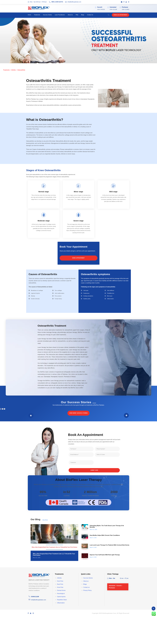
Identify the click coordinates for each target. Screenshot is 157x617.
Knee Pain (60, 587)
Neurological (61, 593)
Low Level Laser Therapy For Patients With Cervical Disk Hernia (109, 545)
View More (45, 519)
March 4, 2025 (93, 537)
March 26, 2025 (36, 557)
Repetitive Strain (62, 599)
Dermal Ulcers (61, 590)
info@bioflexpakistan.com (74, 2)
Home (29, 14)
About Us (70, 14)
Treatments (37, 14)
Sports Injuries (61, 596)
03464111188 (35, 596)
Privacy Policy (87, 590)
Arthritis (13, 70)
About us (85, 581)
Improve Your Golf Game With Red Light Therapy (105, 554)
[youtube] (126, 2)
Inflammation (61, 603)
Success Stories (47, 14)
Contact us (86, 587)
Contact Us (90, 14)
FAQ (77, 14)
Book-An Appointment (120, 14)
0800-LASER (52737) (57, 2)
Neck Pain (60, 581)
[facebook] (28, 613)
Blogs (82, 14)
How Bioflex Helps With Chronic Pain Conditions (105, 535)
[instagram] (128, 2)
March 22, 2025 (93, 529)
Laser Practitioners (60, 14)
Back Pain (60, 584)
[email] (121, 2)
